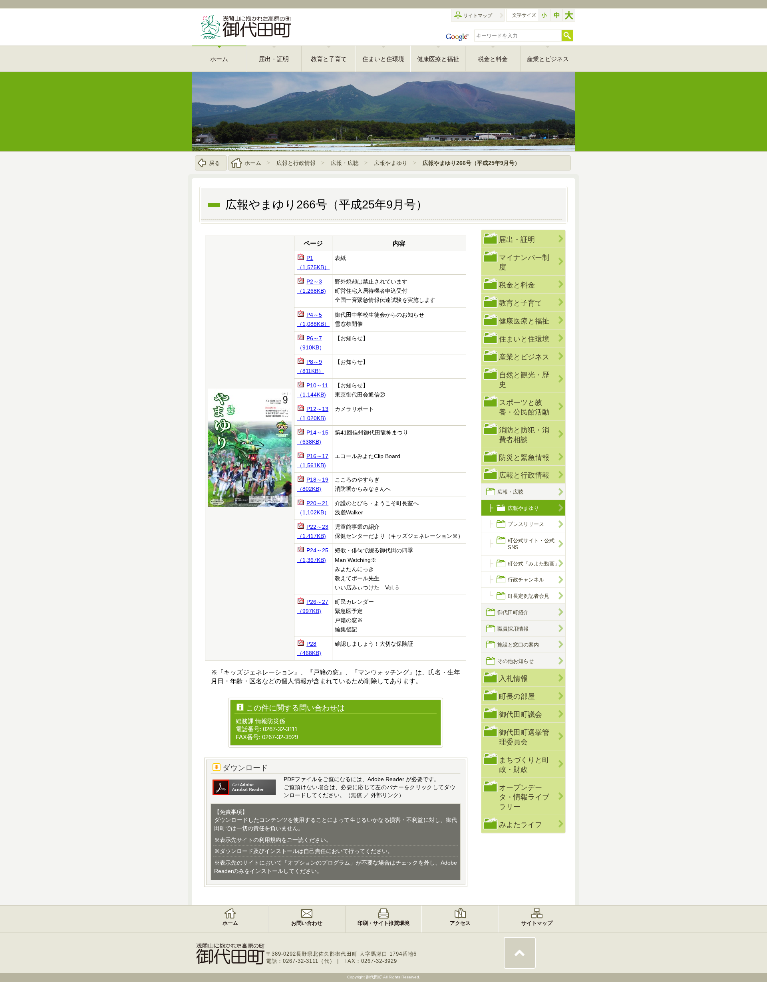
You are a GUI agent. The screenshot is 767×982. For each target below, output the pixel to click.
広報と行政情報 (296, 163)
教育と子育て (520, 303)
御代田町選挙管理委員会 (524, 737)
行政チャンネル (526, 580)
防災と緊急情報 (524, 457)
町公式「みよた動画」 (534, 564)
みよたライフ (520, 824)
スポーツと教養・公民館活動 (524, 407)
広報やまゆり (390, 163)
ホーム (252, 163)
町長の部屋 (517, 696)
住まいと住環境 (524, 339)
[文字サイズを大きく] (569, 15)
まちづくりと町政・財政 (524, 765)
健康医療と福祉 (524, 321)
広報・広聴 (345, 163)
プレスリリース (526, 524)
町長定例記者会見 (528, 596)
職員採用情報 (513, 629)
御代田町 (374, 977)
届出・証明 (517, 239)
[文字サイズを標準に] (556, 15)
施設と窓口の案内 (518, 645)
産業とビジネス (524, 357)
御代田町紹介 (513, 612)
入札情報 (513, 678)
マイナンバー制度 (524, 262)
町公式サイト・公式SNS (531, 544)
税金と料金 (517, 285)
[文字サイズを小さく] (544, 15)
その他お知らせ (515, 661)
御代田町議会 (520, 714)
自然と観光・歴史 (524, 380)
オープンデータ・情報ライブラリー (524, 797)
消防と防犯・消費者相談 (524, 435)
